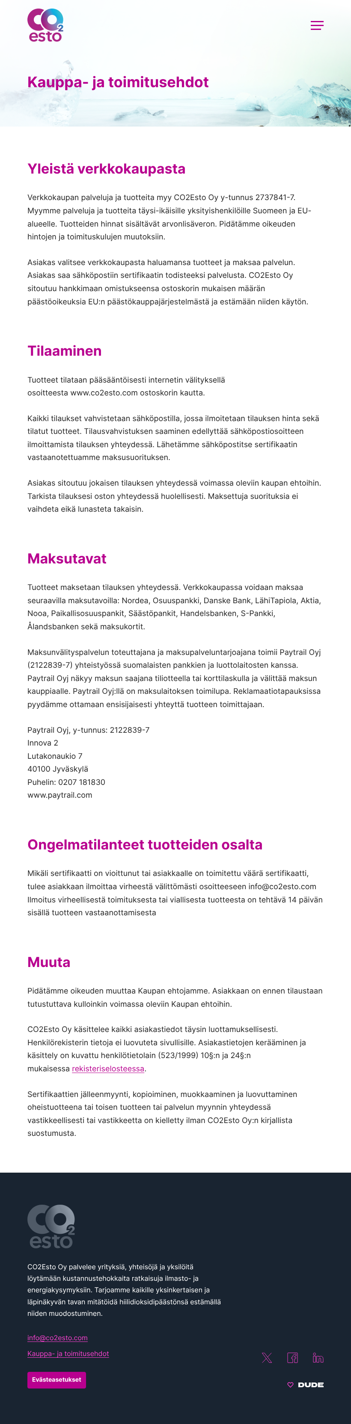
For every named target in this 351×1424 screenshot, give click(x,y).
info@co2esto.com (57, 1337)
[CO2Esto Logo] (125, 1227)
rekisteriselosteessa (108, 1068)
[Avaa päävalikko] (317, 25)
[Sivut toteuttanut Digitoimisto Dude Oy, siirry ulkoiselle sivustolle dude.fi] (305, 1386)
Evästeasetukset (56, 1379)
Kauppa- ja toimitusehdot (68, 1353)
